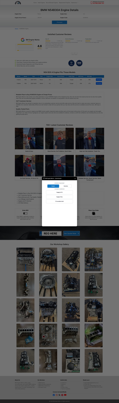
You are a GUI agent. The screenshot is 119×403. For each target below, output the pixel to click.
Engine (53, 186)
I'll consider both (59, 201)
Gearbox (66, 186)
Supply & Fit (60, 192)
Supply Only (59, 197)
